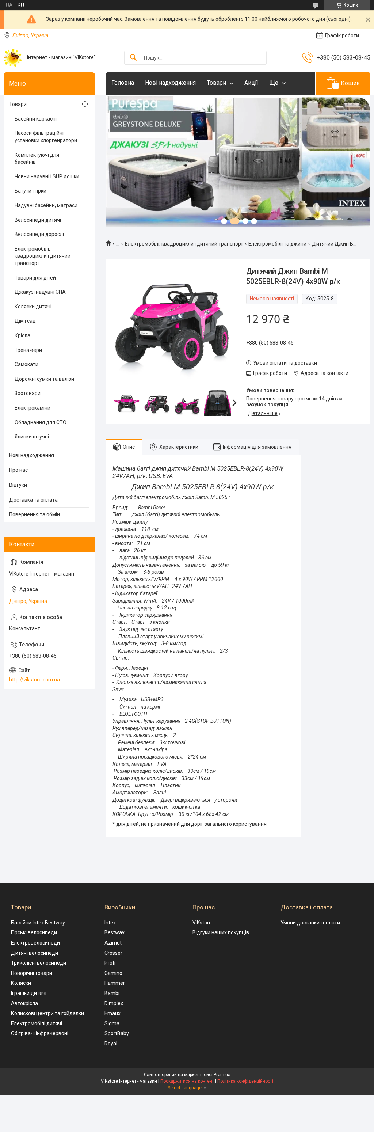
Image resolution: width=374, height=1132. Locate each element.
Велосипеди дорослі (39, 234)
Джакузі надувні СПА (40, 292)
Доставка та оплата (33, 500)
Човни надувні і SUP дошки (47, 176)
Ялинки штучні (32, 437)
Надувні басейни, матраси (46, 205)
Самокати (26, 364)
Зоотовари (28, 393)
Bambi (111, 993)
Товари (216, 82)
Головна (122, 82)
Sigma (111, 1023)
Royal (110, 1043)
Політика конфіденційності (245, 1081)
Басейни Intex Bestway (38, 923)
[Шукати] (133, 58)
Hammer (114, 983)
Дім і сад (25, 321)
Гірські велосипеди (34, 932)
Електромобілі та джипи (277, 244)
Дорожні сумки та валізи (44, 379)
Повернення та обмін (34, 514)
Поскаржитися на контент (187, 1081)
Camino (113, 973)
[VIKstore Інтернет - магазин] (13, 58)
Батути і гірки (30, 191)
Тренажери (28, 350)
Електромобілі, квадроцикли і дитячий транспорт (184, 244)
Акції (251, 82)
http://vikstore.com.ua (34, 680)
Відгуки (18, 485)
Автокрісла (24, 1003)
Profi (109, 963)
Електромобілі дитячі (36, 1023)
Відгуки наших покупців (220, 932)
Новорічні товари (31, 973)
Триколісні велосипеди (38, 963)
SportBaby (116, 1033)
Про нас (18, 470)
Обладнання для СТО (40, 422)
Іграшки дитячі (28, 993)
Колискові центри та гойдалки (47, 1013)
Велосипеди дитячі (38, 220)
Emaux (112, 1013)
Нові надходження (170, 82)
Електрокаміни (32, 408)
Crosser (113, 953)
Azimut (113, 943)
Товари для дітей (35, 278)
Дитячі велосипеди (34, 953)
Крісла (22, 335)
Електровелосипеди (35, 943)
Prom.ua (222, 1074)
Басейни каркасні (36, 119)
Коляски (21, 983)
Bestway (114, 932)
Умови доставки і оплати (310, 923)
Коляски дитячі (33, 306)
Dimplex (113, 1003)
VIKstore (202, 923)
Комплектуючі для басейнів (37, 158)
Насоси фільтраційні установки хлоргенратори (46, 136)
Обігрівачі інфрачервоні (39, 1033)
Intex (110, 923)
